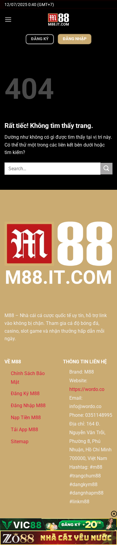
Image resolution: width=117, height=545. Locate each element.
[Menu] (8, 19)
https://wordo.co (86, 389)
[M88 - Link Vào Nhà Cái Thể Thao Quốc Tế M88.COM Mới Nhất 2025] (58, 19)
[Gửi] (106, 168)
